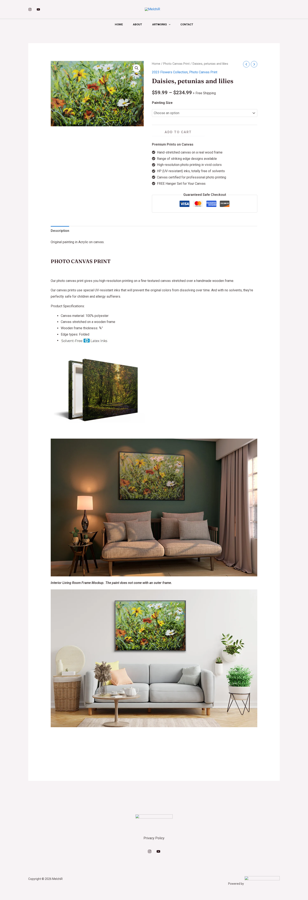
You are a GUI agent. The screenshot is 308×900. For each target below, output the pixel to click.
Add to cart (178, 132)
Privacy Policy (154, 838)
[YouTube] (38, 9)
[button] (169, 24)
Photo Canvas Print (176, 64)
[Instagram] (30, 9)
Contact (186, 24)
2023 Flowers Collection (170, 72)
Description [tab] (60, 231)
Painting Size (162, 103)
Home (119, 24)
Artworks (159, 24)
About (137, 24)
